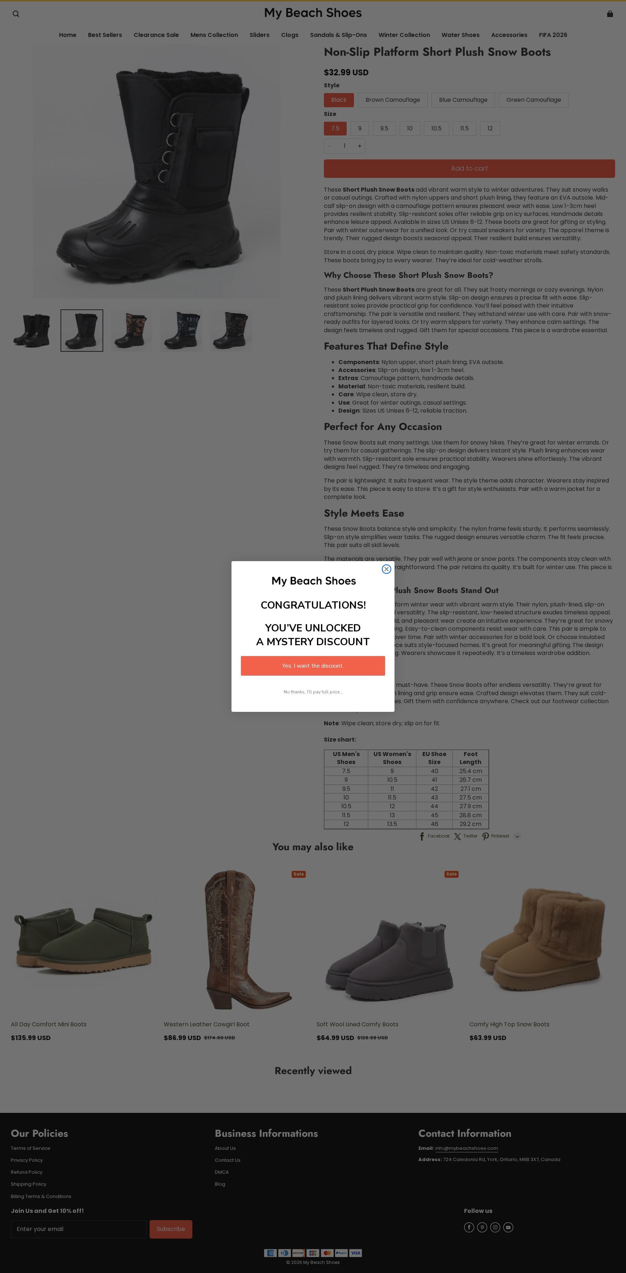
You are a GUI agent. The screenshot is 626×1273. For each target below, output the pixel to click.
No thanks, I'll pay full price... (313, 692)
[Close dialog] (386, 569)
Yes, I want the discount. (313, 666)
